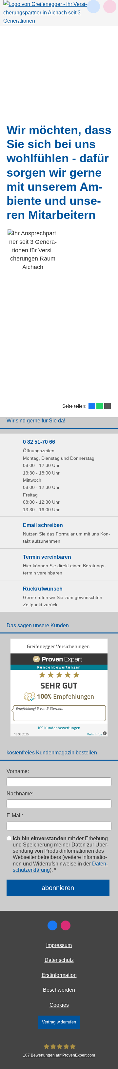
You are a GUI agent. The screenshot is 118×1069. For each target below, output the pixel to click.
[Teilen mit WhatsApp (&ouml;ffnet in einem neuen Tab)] (99, 406)
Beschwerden (59, 990)
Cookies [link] (59, 1005)
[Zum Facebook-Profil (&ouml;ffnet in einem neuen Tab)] (52, 925)
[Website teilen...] (107, 406)
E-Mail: (15, 815)
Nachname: (20, 793)
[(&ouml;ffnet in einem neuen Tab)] (59, 735)
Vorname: (18, 771)
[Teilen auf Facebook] (91, 406)
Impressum (59, 945)
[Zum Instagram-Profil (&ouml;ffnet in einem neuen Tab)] (65, 925)
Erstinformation (59, 975)
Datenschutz (59, 960)
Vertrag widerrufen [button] (59, 1022)
